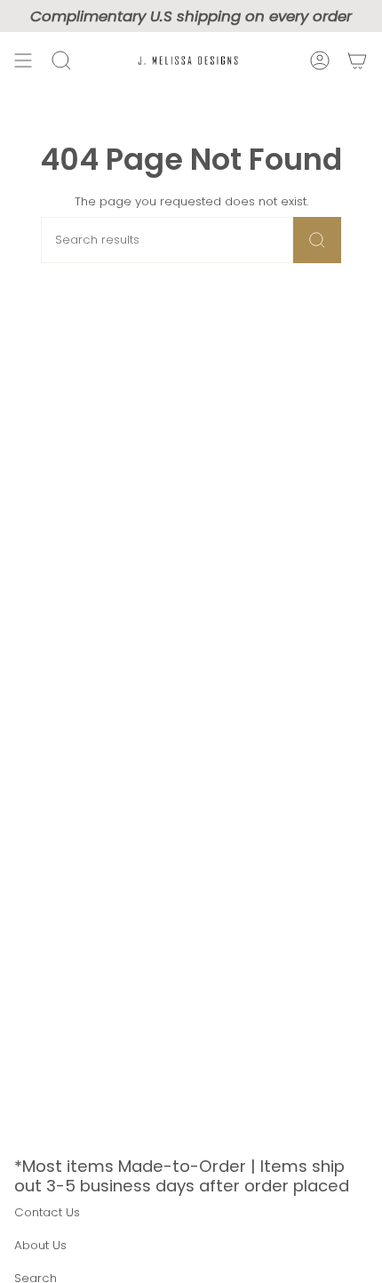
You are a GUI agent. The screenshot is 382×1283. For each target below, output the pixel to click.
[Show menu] (23, 60)
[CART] (357, 60)
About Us (40, 1245)
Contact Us (47, 1212)
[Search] (317, 240)
